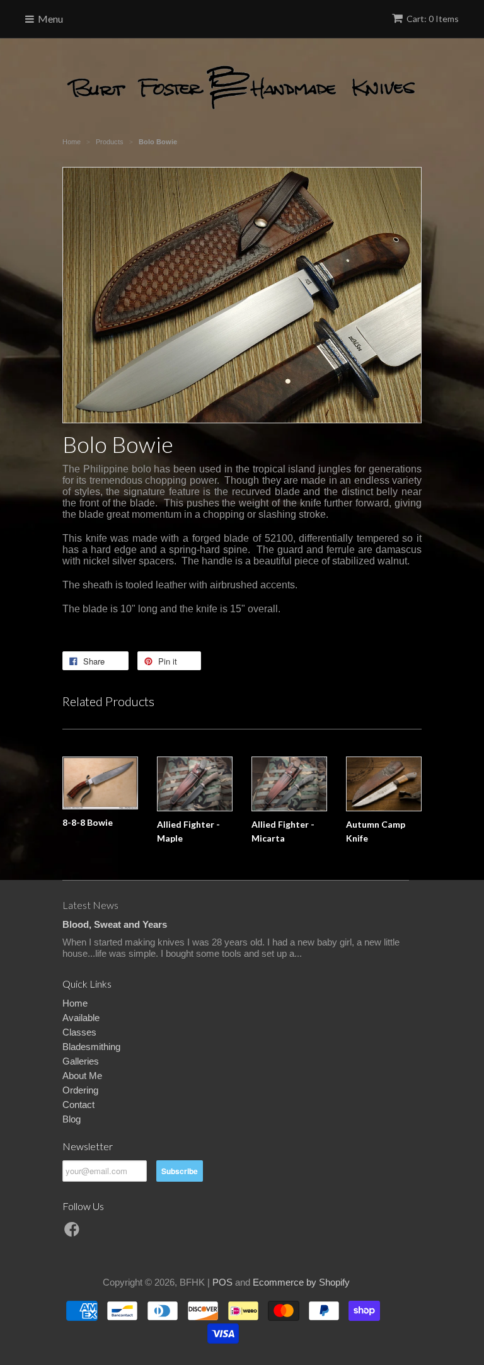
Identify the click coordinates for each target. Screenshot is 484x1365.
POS (222, 1282)
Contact (78, 1104)
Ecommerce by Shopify (301, 1282)
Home (75, 1003)
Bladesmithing (91, 1046)
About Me (82, 1075)
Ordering (80, 1090)
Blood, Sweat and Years (114, 924)
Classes (79, 1032)
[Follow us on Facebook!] (73, 1233)
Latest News (90, 905)
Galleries (80, 1061)
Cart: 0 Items (432, 18)
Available (81, 1017)
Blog (71, 1119)
